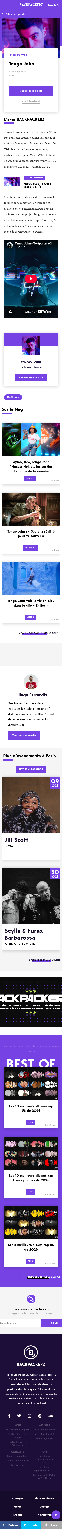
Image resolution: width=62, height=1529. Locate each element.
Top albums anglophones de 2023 (44, 1469)
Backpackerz (31, 4)
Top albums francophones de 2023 (44, 1459)
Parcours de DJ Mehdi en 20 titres (44, 1476)
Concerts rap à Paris (17, 1456)
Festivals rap (17, 1465)
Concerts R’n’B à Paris (17, 1460)
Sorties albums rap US (17, 1429)
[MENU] (4, 5)
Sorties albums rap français (17, 1436)
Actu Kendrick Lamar (44, 1429)
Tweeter (33, 1525)
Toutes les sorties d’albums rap (17, 1443)
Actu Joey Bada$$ (44, 1434)
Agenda (52, 5)
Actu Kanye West (44, 1438)
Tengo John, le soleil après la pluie (37, 186)
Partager (13, 1525)
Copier (54, 1525)
